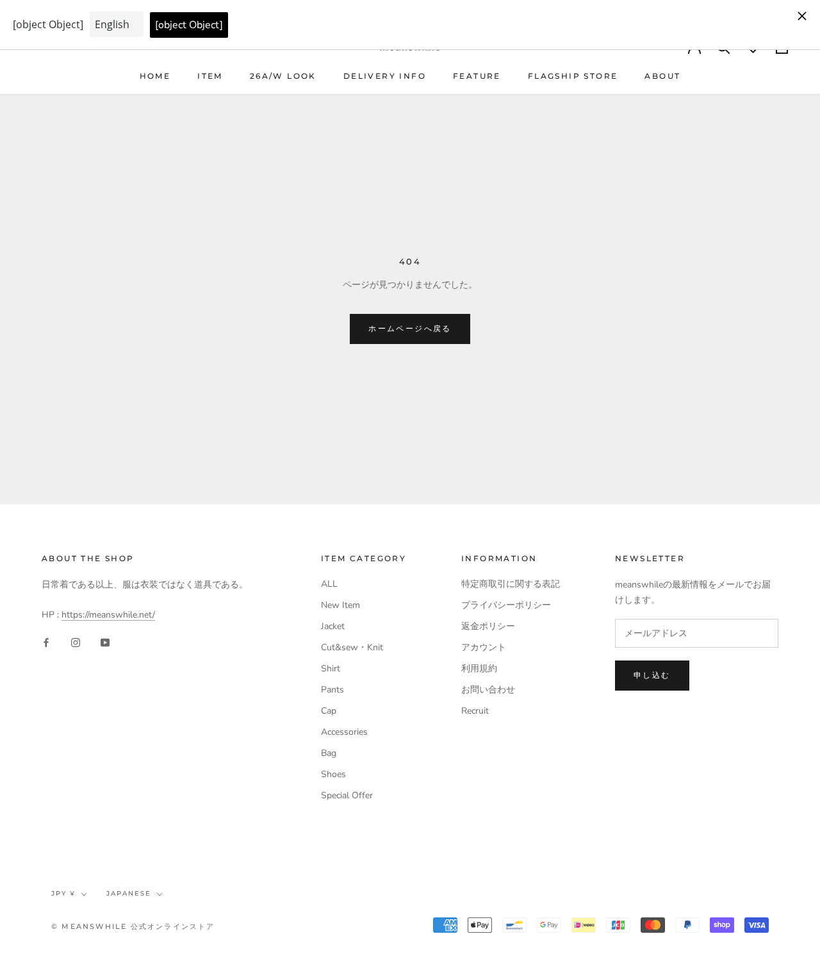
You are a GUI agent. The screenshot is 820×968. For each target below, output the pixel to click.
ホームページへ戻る (410, 328)
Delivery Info (384, 76)
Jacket (333, 626)
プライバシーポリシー (506, 605)
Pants (332, 690)
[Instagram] (75, 642)
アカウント (483, 647)
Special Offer (347, 795)
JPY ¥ (63, 893)
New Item (340, 605)
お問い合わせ (488, 690)
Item (210, 76)
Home (155, 76)
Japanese (128, 893)
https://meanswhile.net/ (108, 615)
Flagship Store (573, 76)
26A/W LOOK (283, 76)
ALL (329, 584)
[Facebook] (46, 642)
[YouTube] (105, 642)
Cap (328, 711)
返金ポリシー (488, 626)
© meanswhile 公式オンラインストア (133, 926)
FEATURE (477, 76)
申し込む (652, 675)
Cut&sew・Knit (352, 647)
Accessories (344, 732)
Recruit (475, 711)
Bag (328, 753)
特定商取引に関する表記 (510, 584)
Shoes (333, 774)
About (662, 76)
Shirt (330, 668)
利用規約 (479, 668)
